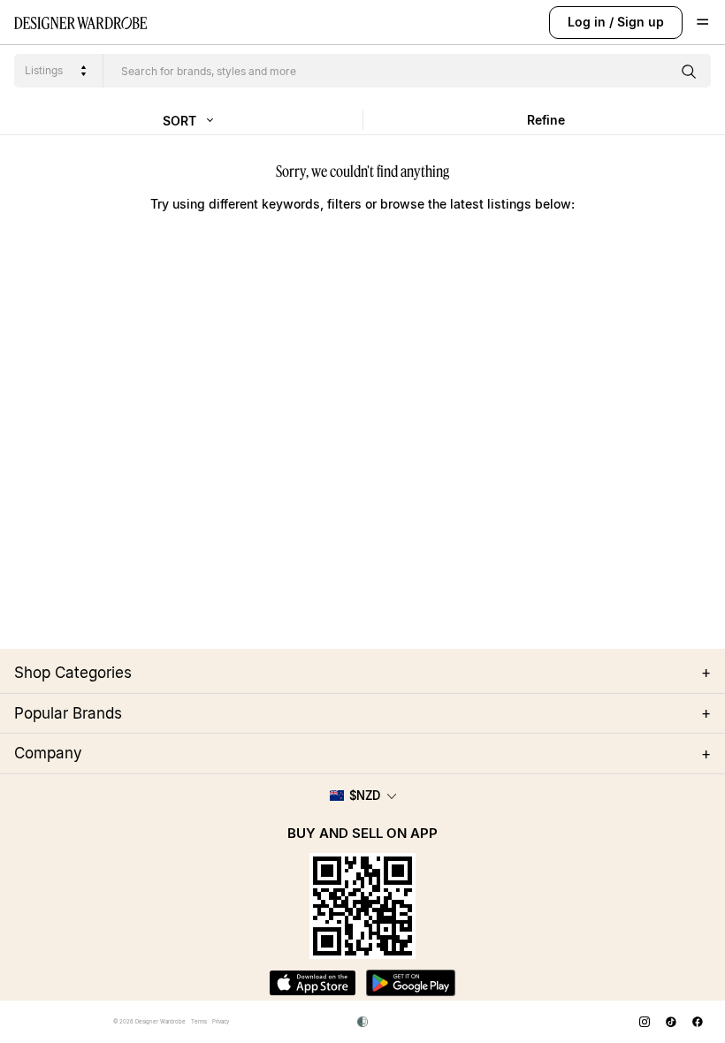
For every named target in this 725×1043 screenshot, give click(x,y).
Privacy (220, 1021)
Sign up (640, 21)
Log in (587, 21)
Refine (546, 119)
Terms (199, 1021)
